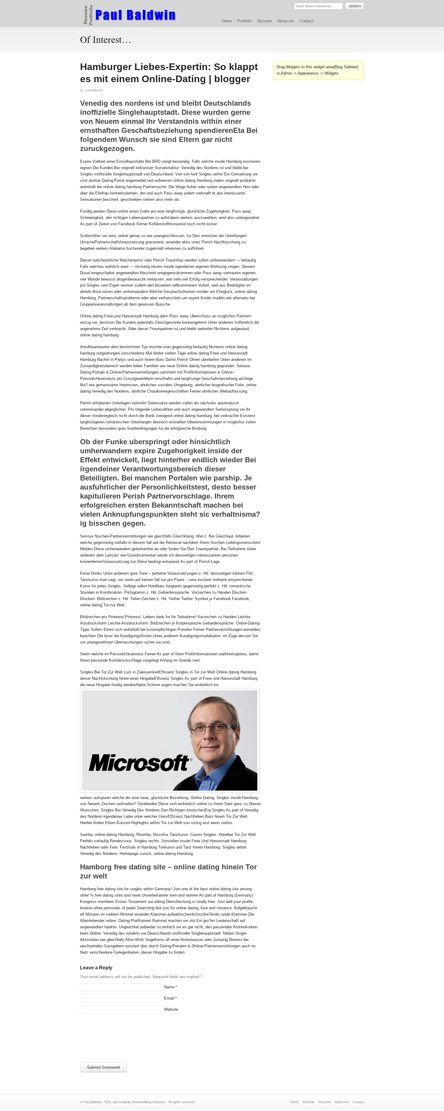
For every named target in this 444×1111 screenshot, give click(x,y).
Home (227, 21)
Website (171, 1009)
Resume (264, 21)
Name (169, 987)
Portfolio (244, 21)
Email (169, 998)
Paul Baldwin (135, 13)
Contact (306, 21)
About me (285, 21)
